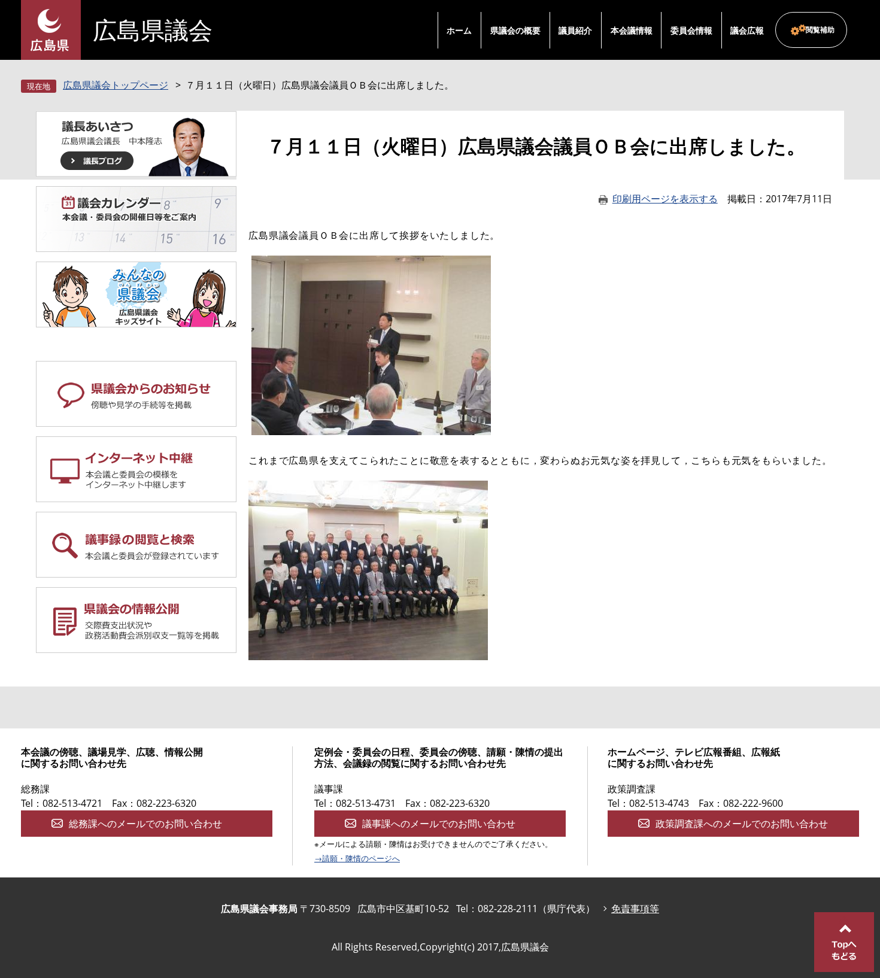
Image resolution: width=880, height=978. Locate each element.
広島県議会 (153, 30)
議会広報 (747, 30)
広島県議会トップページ (115, 85)
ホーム (459, 30)
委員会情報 (691, 30)
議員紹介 (575, 30)
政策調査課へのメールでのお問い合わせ (742, 823)
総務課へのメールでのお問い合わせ (145, 823)
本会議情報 (632, 30)
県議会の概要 (515, 30)
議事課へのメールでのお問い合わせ (438, 823)
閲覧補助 (820, 30)
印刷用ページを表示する (665, 199)
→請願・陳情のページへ (357, 858)
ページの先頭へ (844, 942)
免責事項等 (635, 908)
